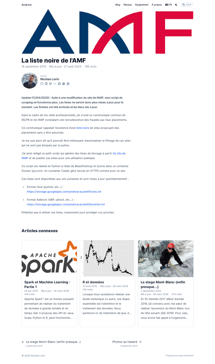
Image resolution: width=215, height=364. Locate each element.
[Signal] (63, 83)
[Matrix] (54, 83)
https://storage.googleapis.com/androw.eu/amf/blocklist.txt (66, 204)
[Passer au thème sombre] (176, 5)
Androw (27, 4)
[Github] (41, 83)
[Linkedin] (46, 83)
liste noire (82, 127)
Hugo (180, 355)
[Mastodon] (50, 83)
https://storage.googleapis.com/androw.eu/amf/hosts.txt (64, 191)
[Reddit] (59, 83)
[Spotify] (68, 83)
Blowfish (189, 355)
